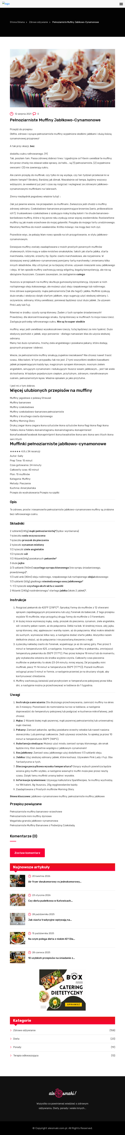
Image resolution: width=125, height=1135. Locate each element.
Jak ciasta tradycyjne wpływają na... (50, 919)
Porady (64, 1047)
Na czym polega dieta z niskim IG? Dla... (51, 938)
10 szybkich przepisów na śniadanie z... (51, 958)
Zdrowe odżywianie (38, 22)
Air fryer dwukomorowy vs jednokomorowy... (54, 881)
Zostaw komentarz (27, 853)
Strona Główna (17, 22)
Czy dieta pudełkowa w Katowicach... (50, 900)
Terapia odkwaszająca (64, 1055)
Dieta (64, 1038)
